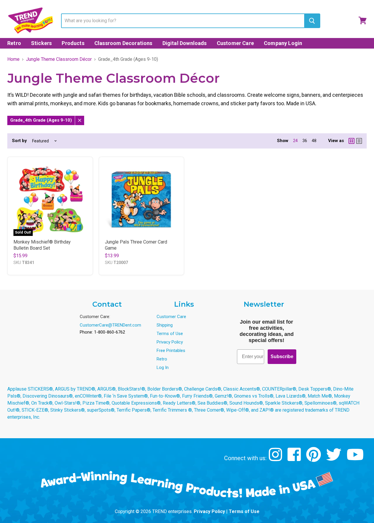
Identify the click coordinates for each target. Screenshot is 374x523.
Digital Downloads (184, 43)
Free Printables (171, 350)
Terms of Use (170, 333)
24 (295, 140)
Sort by (19, 140)
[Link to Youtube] (356, 459)
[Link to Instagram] (276, 459)
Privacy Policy (170, 342)
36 (304, 140)
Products (73, 43)
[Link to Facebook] (295, 459)
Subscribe (282, 356)
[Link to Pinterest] (314, 459)
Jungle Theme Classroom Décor (59, 59)
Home (13, 59)
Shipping (165, 325)
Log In (163, 367)
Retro (14, 43)
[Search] (312, 20)
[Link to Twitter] (334, 459)
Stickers (41, 43)
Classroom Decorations (123, 43)
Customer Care (235, 43)
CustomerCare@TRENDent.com (110, 325)
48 (314, 140)
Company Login (283, 43)
